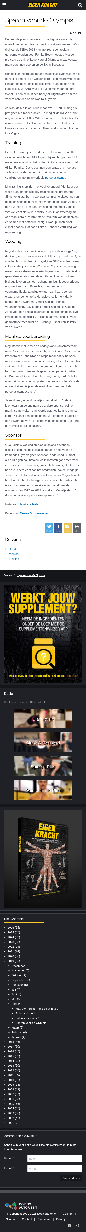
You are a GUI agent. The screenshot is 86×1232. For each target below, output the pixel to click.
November (18, 970)
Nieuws (8, 575)
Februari (17, 1032)
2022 (11, 946)
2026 (11, 927)
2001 (11, 1122)
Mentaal (14, 554)
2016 (11, 1051)
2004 (11, 1108)
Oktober (17, 975)
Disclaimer (44, 1219)
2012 (11, 1070)
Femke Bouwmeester (34, 513)
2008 (11, 1089)
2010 (11, 1080)
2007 (11, 1094)
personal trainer (55, 177)
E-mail (8, 1168)
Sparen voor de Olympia (31, 1022)
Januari (16, 1037)
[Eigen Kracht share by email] (68, 528)
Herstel (13, 549)
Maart (15, 1027)
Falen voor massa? (28, 1018)
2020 (11, 956)
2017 (11, 1046)
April (14, 1003)
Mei (14, 999)
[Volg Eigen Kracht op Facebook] (70, 1225)
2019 (11, 961)
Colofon (68, 1213)
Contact (27, 1219)
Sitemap (11, 1219)
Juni (14, 994)
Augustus (17, 984)
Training (14, 558)
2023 (11, 942)
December (18, 965)
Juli (14, 989)
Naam (8, 1158)
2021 (11, 951)
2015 (11, 1056)
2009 (11, 1084)
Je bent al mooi (25, 1013)
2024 (11, 937)
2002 (11, 1118)
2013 (11, 1065)
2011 (11, 1075)
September (19, 980)
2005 (11, 1103)
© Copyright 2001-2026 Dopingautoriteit (32, 1213)
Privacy (60, 1219)
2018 (11, 1041)
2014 (11, 1060)
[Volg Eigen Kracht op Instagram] (77, 1225)
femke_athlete (29, 504)
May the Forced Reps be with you (37, 1008)
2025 (11, 932)
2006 (11, 1099)
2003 (11, 1113)
